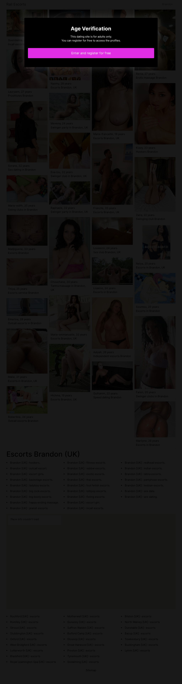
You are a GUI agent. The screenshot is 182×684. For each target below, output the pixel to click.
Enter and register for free (91, 53)
